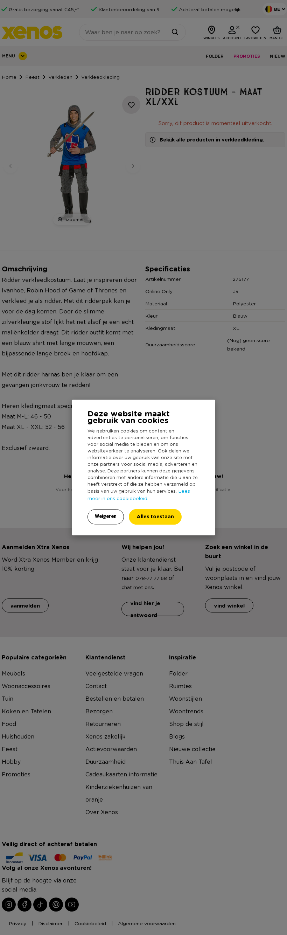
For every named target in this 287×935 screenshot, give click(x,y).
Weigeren (106, 516)
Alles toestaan (155, 516)
